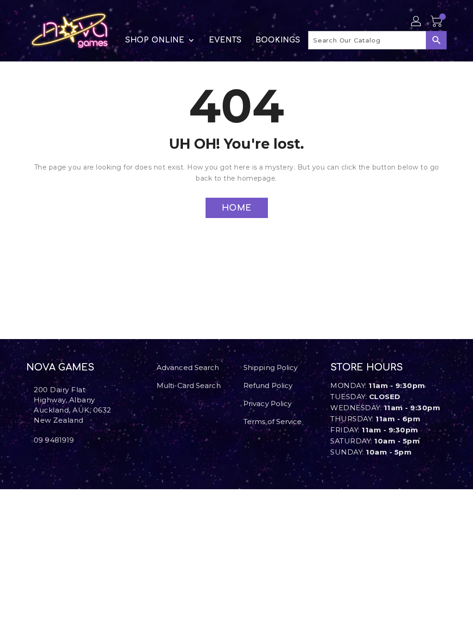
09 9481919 (54, 440)
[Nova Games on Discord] (44, 460)
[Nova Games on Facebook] (29, 460)
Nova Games (60, 367)
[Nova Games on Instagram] (36, 460)
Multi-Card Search (189, 385)
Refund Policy (267, 385)
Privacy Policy (267, 403)
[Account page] (416, 21)
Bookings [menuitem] (277, 40)
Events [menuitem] (225, 40)
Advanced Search (188, 367)
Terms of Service (272, 421)
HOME (237, 207)
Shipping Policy (270, 367)
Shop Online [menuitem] (154, 40)
